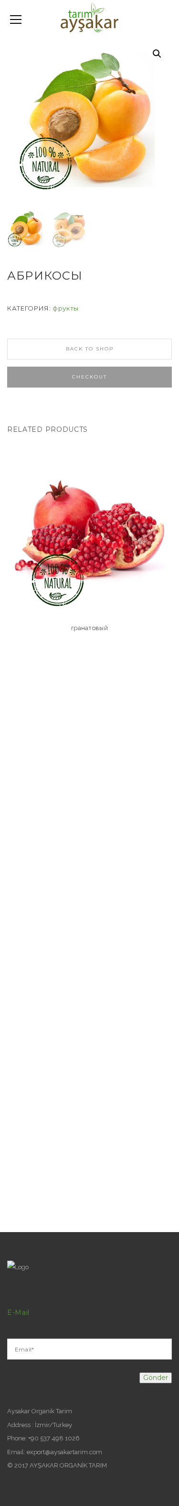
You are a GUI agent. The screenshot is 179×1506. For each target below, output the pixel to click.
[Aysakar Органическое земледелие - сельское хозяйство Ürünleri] (89, 16)
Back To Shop (90, 349)
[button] (157, 53)
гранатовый (89, 628)
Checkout (89, 377)
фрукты (66, 308)
